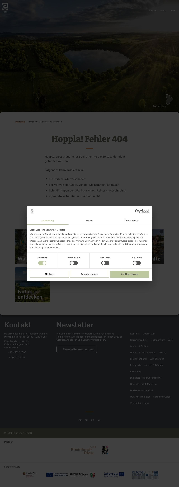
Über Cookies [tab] (131, 220)
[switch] (74, 263)
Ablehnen (49, 274)
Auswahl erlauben (89, 274)
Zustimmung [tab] (47, 220)
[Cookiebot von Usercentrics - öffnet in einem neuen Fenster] (137, 211)
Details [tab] (89, 220)
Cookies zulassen (129, 274)
